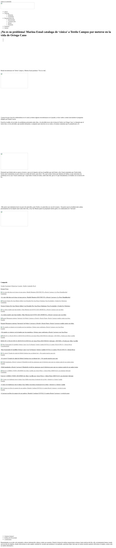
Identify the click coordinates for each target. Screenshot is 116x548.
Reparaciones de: (9, 18)
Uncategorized (5, 346)
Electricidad (11, 20)
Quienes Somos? (9, 536)
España (3, 311)
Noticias (6, 13)
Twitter (3, 286)
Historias (10, 15)
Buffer (25, 286)
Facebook (8, 286)
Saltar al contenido (6, 1)
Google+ (20, 286)
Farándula (11, 16)
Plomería (10, 24)
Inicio (6, 11)
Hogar (10, 23)
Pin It (34, 286)
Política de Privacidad (10, 538)
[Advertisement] (42, 55)
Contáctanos (7, 539)
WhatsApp (14, 286)
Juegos (6, 28)
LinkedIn (29, 286)
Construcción (12, 21)
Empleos (6, 26)
